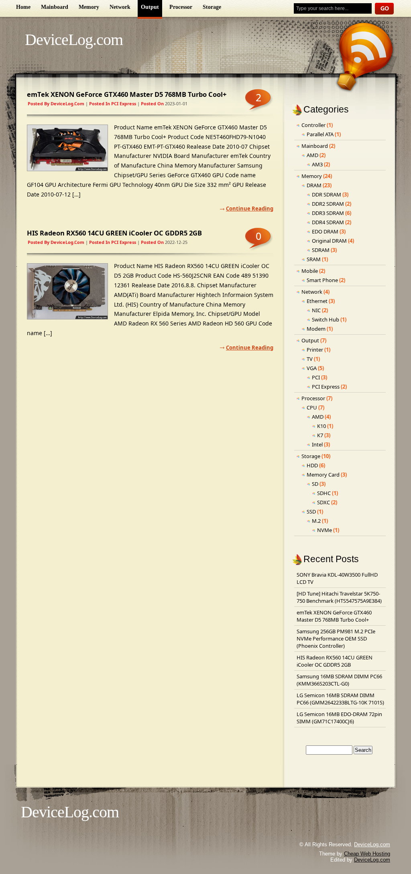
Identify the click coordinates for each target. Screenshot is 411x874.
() (336, 638)
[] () (339, 597)
